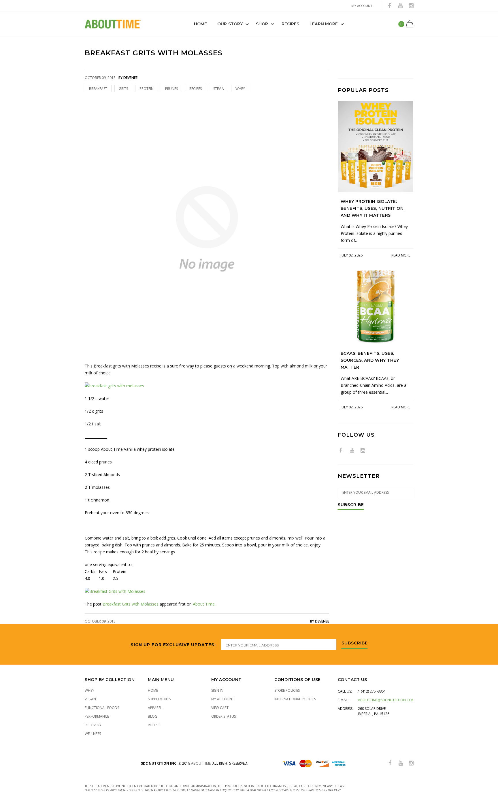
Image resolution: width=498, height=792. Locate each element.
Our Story (230, 24)
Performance (97, 716)
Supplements (159, 699)
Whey (89, 690)
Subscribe (351, 505)
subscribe (355, 643)
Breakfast (98, 88)
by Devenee (319, 621)
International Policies (295, 699)
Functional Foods (102, 707)
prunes (171, 88)
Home (200, 24)
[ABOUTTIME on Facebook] (389, 6)
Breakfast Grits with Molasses (131, 604)
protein (146, 88)
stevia (218, 88)
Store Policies (287, 690)
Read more (400, 255)
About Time (204, 604)
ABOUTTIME (201, 763)
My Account (222, 699)
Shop (262, 24)
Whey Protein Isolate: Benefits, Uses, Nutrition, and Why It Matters (373, 208)
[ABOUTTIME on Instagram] (411, 6)
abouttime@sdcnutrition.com (386, 699)
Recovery (93, 725)
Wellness (93, 733)
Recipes (290, 24)
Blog (152, 716)
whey (240, 88)
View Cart (220, 707)
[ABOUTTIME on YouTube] (400, 6)
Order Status (223, 716)
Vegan (90, 699)
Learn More (324, 24)
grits (123, 88)
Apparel (155, 707)
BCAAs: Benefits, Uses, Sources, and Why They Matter (370, 360)
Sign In (217, 690)
